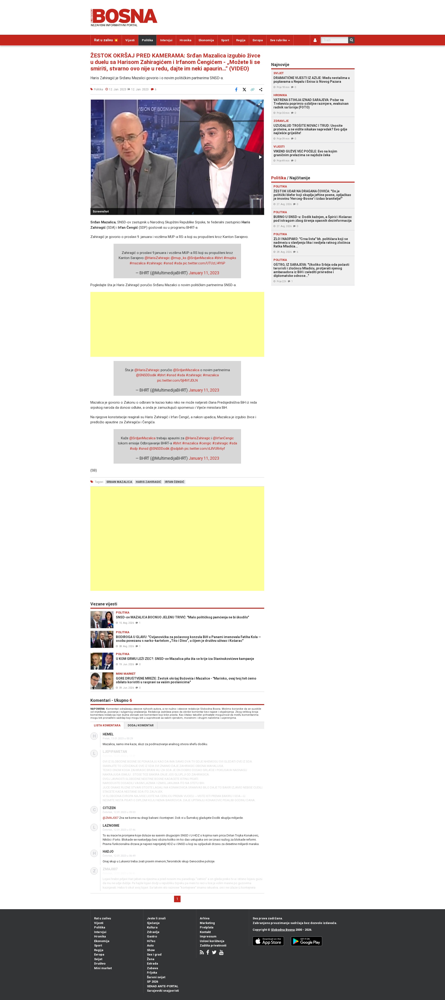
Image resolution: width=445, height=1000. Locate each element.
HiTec (151, 941)
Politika (147, 40)
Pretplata (206, 927)
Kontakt (205, 932)
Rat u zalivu (102, 918)
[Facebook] (207, 953)
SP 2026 (152, 981)
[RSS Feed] (202, 953)
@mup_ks (178, 258)
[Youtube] (221, 953)
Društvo (99, 963)
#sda (178, 263)
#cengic (205, 443)
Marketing (207, 923)
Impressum (208, 936)
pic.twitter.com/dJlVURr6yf (204, 448)
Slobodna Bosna (283, 929)
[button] (260, 103)
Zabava (152, 968)
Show (151, 950)
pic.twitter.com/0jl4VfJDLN (177, 380)
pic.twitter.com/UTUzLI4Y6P (204, 263)
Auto (150, 945)
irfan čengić (174, 482)
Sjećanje (153, 923)
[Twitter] (214, 953)
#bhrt (218, 258)
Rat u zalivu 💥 (106, 40)
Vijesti (130, 40)
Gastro (152, 936)
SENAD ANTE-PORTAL (162, 986)
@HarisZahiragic (157, 258)
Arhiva (205, 918)
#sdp (134, 448)
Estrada (152, 963)
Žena (150, 959)
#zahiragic (154, 263)
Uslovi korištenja (212, 941)
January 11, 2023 (204, 273)
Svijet (98, 959)
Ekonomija (206, 40)
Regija (240, 40)
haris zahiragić (148, 482)
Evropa (258, 40)
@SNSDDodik (146, 375)
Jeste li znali (156, 918)
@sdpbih (177, 448)
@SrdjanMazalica (200, 258)
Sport (225, 40)
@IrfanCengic (223, 438)
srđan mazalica (119, 482)
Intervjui (166, 40)
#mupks (230, 258)
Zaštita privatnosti (213, 945)
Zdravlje (153, 932)
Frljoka (152, 972)
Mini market (103, 968)
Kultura (152, 927)
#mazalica (138, 263)
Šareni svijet (156, 977)
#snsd (168, 263)
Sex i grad (154, 954)
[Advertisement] (177, 324)
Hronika (185, 40)
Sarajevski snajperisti (163, 990)
